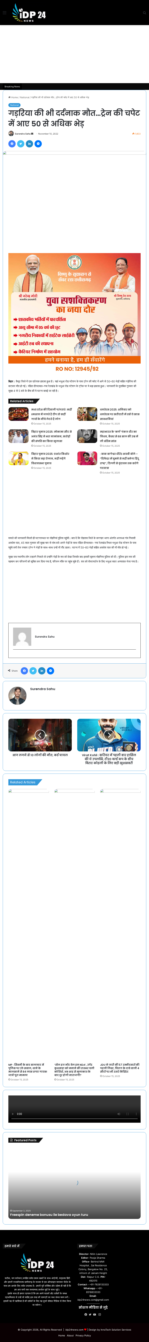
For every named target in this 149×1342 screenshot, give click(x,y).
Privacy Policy (83, 1335)
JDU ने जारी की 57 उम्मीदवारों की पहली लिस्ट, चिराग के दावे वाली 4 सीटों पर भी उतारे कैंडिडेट (119, 1068)
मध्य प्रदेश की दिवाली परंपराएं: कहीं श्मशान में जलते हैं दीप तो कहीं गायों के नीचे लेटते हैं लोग (51, 414)
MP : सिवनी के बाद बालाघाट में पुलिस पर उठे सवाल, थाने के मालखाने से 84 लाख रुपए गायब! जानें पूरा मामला (27, 1070)
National (24, 97)
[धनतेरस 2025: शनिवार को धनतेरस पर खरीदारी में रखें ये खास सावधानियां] (87, 414)
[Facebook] (86, 1314)
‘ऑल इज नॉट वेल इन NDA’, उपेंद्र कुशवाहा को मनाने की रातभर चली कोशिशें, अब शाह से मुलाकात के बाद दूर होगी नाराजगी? (74, 1070)
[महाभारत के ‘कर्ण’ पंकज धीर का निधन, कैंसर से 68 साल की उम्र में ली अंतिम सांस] (87, 436)
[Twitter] (91, 1314)
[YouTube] (95, 1314)
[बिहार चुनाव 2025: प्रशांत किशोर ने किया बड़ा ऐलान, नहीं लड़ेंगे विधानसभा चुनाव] (19, 458)
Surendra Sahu (23, 133)
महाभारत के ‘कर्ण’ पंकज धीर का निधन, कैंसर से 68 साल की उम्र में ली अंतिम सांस (119, 436)
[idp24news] (29, 13)
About (70, 1335)
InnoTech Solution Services (116, 1329)
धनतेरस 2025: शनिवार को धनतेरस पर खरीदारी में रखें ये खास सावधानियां (120, 414)
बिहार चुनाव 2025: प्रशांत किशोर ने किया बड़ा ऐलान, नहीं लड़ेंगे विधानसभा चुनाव (50, 458)
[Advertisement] (74, 54)
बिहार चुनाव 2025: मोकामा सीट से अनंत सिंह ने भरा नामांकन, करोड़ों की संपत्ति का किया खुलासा (51, 436)
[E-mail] (15, 655)
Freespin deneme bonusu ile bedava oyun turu (49, 1214)
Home (14, 97)
